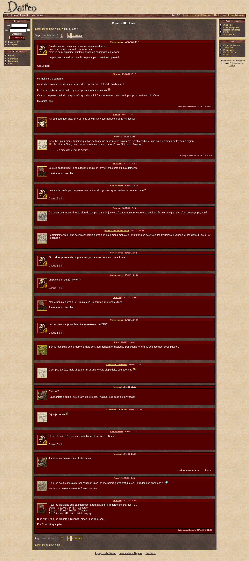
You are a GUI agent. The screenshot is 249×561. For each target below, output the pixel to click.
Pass (6, 30)
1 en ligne (222, 15)
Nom (8, 25)
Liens (225, 54)
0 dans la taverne (236, 15)
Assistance (228, 34)
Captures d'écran (231, 45)
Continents (13, 59)
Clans (11, 63)
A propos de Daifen (105, 553)
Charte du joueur (231, 27)
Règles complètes (231, 30)
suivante (77, 35)
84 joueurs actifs (209, 15)
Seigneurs (13, 61)
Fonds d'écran (230, 52)
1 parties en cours (191, 15)
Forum (11, 55)
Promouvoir (228, 50)
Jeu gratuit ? (229, 47)
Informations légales (130, 553)
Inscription (13, 44)
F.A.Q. (226, 32)
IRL (59, 28)
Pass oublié (13, 42)
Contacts (151, 553)
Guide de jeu (229, 25)
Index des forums (44, 28)
